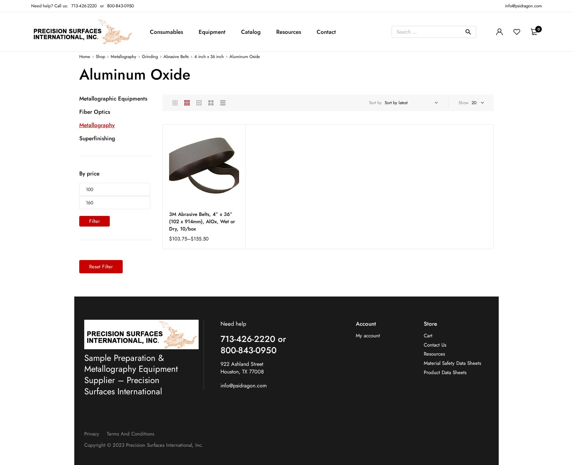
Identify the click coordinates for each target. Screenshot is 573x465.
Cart (428, 335)
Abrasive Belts (176, 56)
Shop (100, 56)
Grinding (150, 56)
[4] (187, 103)
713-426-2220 (84, 6)
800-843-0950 (120, 6)
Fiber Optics (94, 112)
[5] (175, 103)
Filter (94, 221)
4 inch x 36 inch (209, 56)
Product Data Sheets (445, 372)
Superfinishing (97, 138)
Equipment (212, 32)
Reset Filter (101, 266)
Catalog (251, 32)
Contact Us (435, 345)
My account (368, 335)
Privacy (91, 433)
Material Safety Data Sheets (452, 363)
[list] (222, 103)
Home (84, 56)
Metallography (123, 56)
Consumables (166, 32)
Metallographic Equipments (113, 98)
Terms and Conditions (130, 433)
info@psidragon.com (244, 385)
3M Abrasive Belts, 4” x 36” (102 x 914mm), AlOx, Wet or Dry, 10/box (202, 221)
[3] (199, 103)
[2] (211, 103)
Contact (326, 32)
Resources (288, 32)
